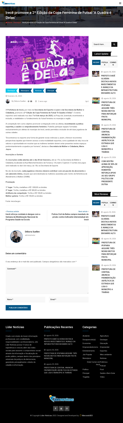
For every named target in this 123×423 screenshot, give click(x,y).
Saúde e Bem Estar (107, 373)
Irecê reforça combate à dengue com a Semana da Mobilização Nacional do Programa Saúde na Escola (23, 217)
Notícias (38, 91)
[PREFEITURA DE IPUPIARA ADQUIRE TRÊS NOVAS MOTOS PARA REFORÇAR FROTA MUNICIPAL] (96, 101)
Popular (104, 63)
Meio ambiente (106, 354)
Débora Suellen (32, 231)
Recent (96, 62)
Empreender (105, 347)
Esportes (103, 351)
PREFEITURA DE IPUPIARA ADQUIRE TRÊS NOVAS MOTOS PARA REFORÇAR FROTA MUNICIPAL (108, 111)
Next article (83, 211)
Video (102, 377)
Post (102, 369)
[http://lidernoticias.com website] (29, 101)
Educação (104, 343)
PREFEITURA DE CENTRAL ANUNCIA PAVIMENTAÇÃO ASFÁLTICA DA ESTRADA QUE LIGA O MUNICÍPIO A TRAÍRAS (108, 140)
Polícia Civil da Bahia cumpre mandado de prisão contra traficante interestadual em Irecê (70, 217)
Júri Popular (87, 354)
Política (85, 369)
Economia (87, 343)
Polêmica (103, 362)
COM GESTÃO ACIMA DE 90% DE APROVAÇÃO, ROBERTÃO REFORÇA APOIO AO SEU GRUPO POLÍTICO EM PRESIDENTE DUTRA (109, 173)
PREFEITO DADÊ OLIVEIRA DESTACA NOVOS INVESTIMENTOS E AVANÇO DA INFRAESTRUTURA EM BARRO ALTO (109, 84)
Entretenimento (89, 351)
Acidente (86, 336)
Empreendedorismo (90, 347)
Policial (103, 366)
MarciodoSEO (87, 415)
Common (113, 63)
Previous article (13, 211)
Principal (51, 91)
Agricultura (104, 336)
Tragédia (86, 377)
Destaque (17, 22)
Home (9, 22)
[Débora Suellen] (31, 101)
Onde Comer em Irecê (93, 363)
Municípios (25, 91)
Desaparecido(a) (89, 340)
